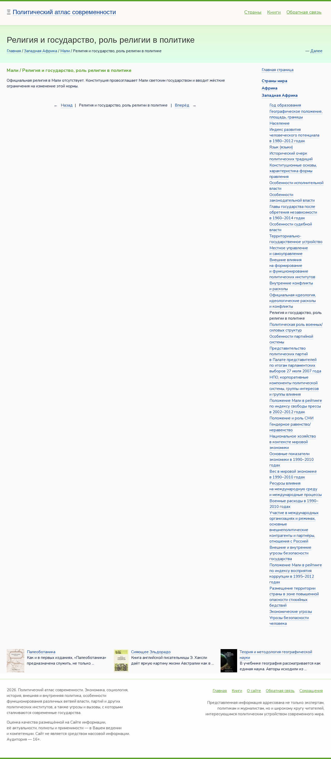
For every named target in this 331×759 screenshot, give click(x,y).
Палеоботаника (41, 652)
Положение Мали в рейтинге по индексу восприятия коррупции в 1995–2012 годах (295, 573)
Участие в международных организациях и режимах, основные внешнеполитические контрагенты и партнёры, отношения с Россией (294, 527)
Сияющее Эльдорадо (151, 652)
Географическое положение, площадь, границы (295, 114)
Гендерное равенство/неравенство (290, 427)
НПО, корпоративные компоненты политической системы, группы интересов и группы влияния (294, 386)
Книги (274, 12)
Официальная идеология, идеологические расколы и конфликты (292, 300)
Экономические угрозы (290, 611)
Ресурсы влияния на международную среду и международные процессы (295, 489)
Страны (252, 12)
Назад (67, 105)
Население (279, 123)
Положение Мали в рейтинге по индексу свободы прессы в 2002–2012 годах (295, 406)
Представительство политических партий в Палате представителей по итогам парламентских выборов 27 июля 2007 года (295, 360)
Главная (14, 51)
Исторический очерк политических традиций (291, 156)
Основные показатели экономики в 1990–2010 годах (291, 459)
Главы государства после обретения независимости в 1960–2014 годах (293, 212)
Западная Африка (40, 51)
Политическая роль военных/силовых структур (295, 327)
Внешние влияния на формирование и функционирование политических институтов (292, 268)
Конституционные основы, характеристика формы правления (293, 171)
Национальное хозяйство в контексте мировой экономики (292, 442)
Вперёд (182, 105)
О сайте (254, 690)
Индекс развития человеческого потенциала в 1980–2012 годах (294, 135)
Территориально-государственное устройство (295, 239)
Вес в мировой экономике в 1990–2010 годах (293, 474)
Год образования (285, 105)
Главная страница (278, 69)
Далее (316, 51)
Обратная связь (304, 12)
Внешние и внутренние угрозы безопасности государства (290, 553)
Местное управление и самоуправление (288, 250)
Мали (65, 51)
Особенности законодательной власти (292, 197)
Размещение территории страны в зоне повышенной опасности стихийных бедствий (294, 597)
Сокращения (311, 690)
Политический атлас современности (64, 12)
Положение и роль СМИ (291, 418)
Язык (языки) (281, 147)
